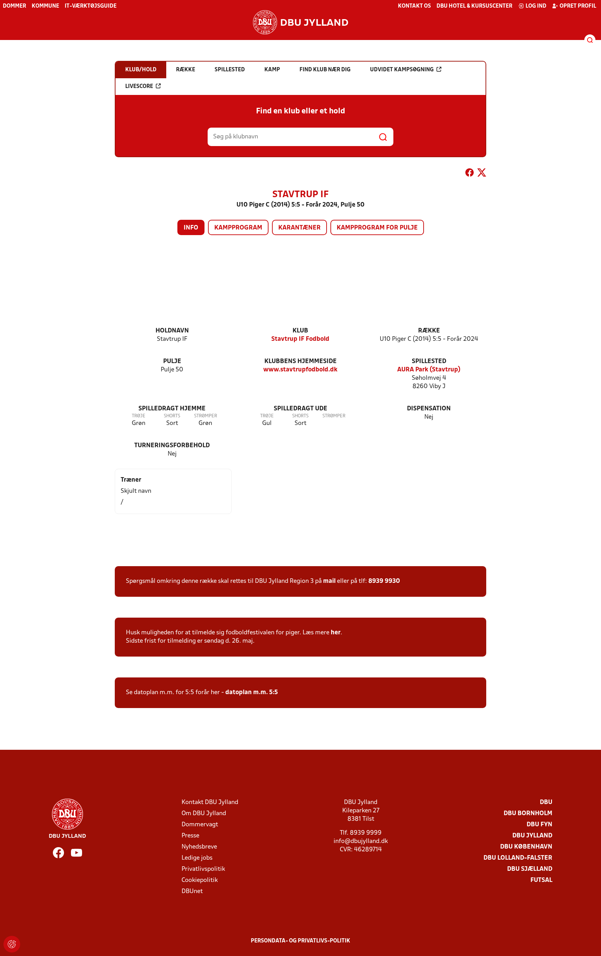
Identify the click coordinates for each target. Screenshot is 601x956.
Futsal (541, 880)
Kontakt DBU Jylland (210, 802)
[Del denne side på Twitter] (481, 173)
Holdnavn (172, 331)
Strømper (205, 416)
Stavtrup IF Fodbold (300, 339)
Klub (300, 331)
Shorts (172, 416)
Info (191, 228)
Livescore (139, 86)
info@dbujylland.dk (361, 841)
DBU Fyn (539, 825)
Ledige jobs (197, 858)
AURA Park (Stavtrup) (428, 370)
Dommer (14, 6)
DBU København (526, 847)
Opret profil (578, 6)
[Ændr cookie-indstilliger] (11, 944)
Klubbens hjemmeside (300, 361)
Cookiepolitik (200, 880)
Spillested (429, 361)
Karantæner (299, 228)
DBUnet (192, 891)
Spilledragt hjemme (172, 409)
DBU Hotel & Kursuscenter (474, 6)
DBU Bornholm (528, 814)
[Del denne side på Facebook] (469, 173)
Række (429, 331)
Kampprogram (238, 228)
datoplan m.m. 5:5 (251, 693)
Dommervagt (200, 825)
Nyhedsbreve (199, 847)
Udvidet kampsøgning (402, 69)
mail (329, 581)
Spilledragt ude (300, 409)
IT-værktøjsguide (91, 6)
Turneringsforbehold (172, 446)
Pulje (172, 361)
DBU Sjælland (529, 869)
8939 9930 (384, 581)
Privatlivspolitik (203, 869)
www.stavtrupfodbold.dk (300, 370)
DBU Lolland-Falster (517, 858)
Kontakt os (414, 6)
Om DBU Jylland (204, 814)
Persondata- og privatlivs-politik (300, 941)
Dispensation (429, 409)
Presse (190, 836)
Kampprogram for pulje (377, 228)
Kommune (45, 6)
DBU (546, 802)
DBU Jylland (532, 836)
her (335, 633)
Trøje (138, 416)
